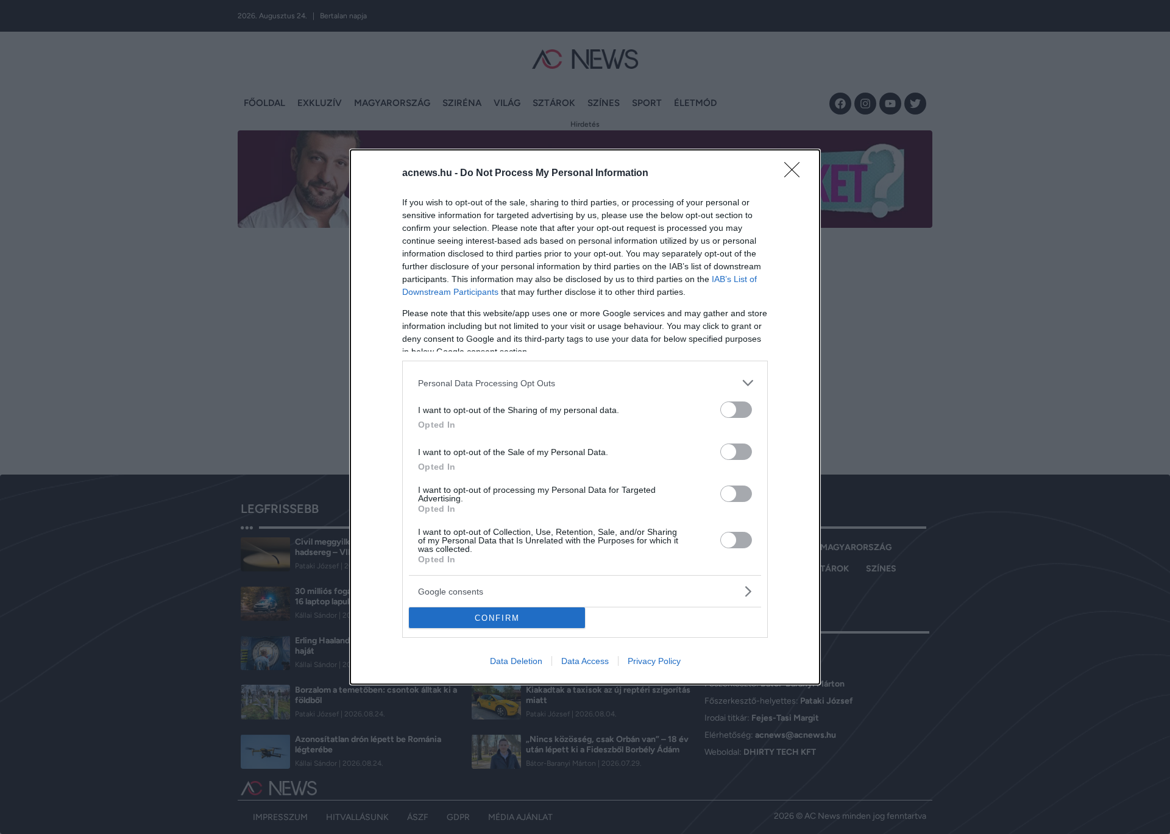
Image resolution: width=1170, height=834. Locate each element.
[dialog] (585, 417)
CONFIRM (497, 618)
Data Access (585, 661)
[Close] (795, 173)
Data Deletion (516, 661)
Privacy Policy (654, 661)
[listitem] (585, 382)
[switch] (736, 409)
